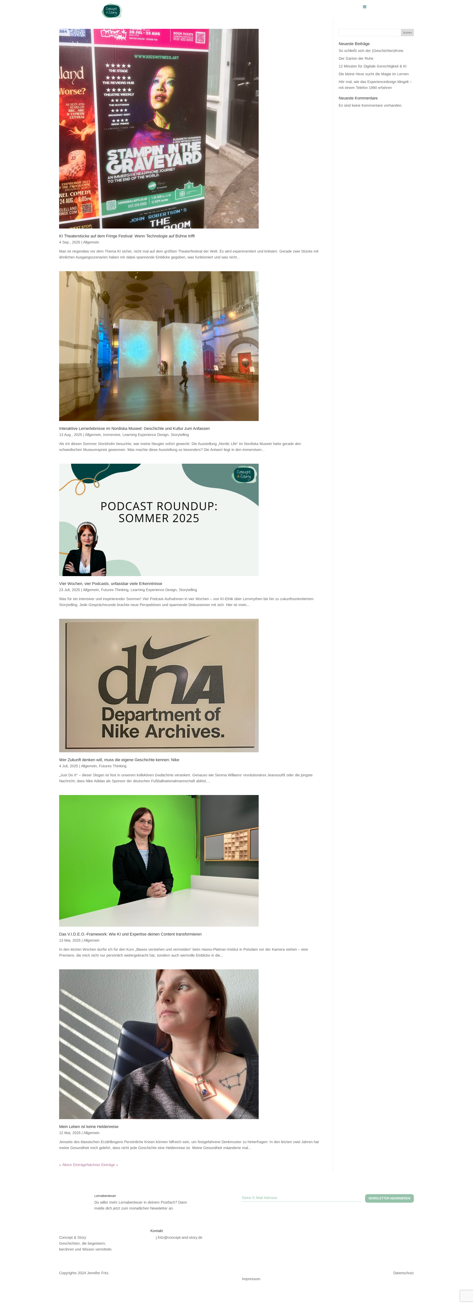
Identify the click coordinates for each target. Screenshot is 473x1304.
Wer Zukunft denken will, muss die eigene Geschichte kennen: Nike (119, 759)
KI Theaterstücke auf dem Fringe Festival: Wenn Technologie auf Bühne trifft (127, 236)
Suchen (407, 32)
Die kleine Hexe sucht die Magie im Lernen (374, 74)
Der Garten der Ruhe (356, 58)
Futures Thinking (114, 590)
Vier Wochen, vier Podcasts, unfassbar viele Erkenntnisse (110, 583)
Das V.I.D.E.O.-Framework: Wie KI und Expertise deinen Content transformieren (130, 934)
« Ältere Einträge (73, 1165)
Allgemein (91, 242)
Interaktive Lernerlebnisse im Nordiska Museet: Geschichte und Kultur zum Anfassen (134, 428)
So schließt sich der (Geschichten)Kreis (371, 51)
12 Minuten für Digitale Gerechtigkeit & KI (373, 66)
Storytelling (180, 435)
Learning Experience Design (145, 435)
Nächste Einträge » (102, 1165)
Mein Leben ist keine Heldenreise (88, 1126)
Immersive (111, 435)
